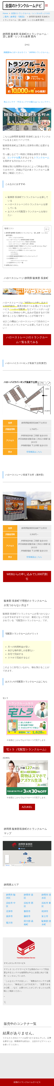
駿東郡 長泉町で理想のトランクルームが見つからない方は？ (28, 246)
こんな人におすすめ (18, 237)
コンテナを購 (13, 157)
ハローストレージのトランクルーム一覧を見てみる (27, 340)
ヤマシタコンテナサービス (20, 260)
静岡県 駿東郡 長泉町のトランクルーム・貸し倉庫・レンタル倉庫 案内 (27, 234)
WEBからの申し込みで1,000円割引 (27, 576)
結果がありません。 (13, 265)
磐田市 (27, 911)
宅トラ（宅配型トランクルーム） (27, 749)
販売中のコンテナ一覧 (16, 262)
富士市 (45, 916)
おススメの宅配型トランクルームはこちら (24, 250)
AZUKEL (16, 254)
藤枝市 (27, 916)
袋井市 (9, 916)
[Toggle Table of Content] (45, 229)
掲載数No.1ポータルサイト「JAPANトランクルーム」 (27, 52)
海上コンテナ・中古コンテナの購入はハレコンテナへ (27, 102)
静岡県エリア (13, 258)
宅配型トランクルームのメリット (21, 248)
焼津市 (45, 911)
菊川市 (9, 923)
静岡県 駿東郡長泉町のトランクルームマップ (23, 256)
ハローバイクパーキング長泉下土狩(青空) (24, 242)
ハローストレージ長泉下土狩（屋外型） (23, 244)
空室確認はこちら (34, 452)
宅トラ (15, 252)
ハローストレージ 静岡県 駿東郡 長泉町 (21, 239)
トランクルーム (41, 157)
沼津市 (9, 911)
